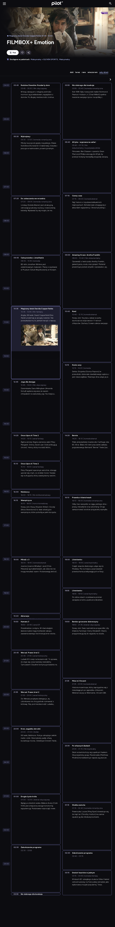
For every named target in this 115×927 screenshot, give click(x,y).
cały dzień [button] (103, 72)
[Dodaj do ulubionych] (22, 52)
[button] (110, 79)
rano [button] (84, 72)
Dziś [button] (71, 72)
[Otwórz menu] (4, 4)
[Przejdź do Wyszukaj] (110, 3)
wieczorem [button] (92, 72)
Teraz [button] (77, 72)
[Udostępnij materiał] (28, 52)
